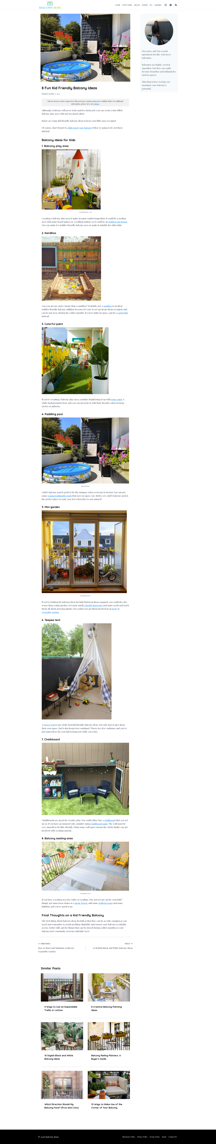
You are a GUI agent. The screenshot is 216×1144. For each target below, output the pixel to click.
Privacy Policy (142, 1137)
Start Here (127, 5)
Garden (157, 5)
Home (117, 5)
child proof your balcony (79, 127)
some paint (116, 399)
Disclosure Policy (128, 1137)
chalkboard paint (99, 823)
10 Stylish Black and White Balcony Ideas (113, 946)
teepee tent (49, 724)
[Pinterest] (170, 5)
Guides (145, 5)
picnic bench (81, 903)
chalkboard (109, 820)
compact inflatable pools (60, 495)
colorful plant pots (93, 605)
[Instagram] (165, 5)
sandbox (108, 305)
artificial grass (105, 903)
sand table (123, 312)
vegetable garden (50, 612)
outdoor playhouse (117, 221)
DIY (151, 5)
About (164, 1137)
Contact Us (172, 1137)
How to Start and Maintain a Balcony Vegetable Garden (56, 948)
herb (114, 608)
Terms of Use (155, 1137)
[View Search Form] (176, 5)
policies (96, 104)
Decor (137, 5)
